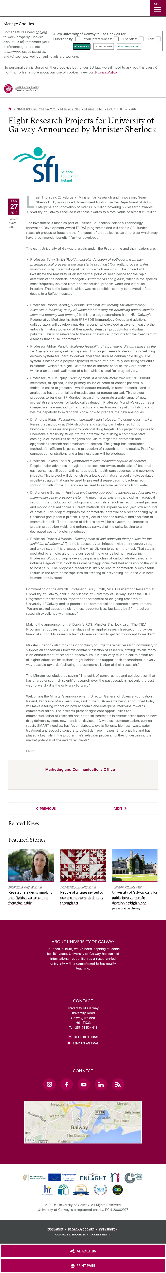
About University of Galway (36, 108)
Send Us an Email (85, 1043)
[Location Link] (83, 1140)
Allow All (83, 46)
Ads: (150, 39)
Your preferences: (98, 39)
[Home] (9, 108)
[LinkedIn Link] (101, 1084)
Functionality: (63, 39)
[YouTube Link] (84, 1084)
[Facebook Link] (67, 1084)
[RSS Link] (118, 1084)
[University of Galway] (21, 89)
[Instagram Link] (49, 1084)
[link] (48, 1178)
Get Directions (86, 1037)
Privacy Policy (106, 72)
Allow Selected (130, 46)
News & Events (70, 108)
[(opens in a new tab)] (49, 1181)
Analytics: (129, 39)
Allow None (106, 46)
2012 (110, 108)
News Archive (93, 108)
